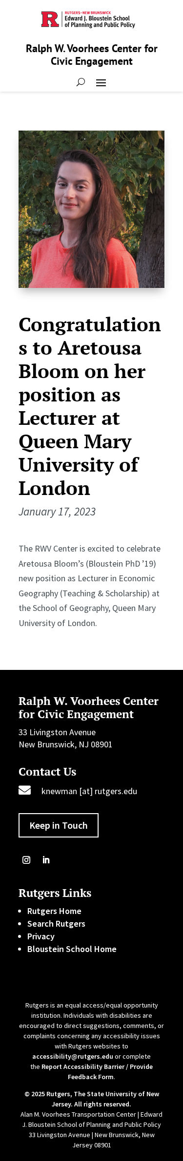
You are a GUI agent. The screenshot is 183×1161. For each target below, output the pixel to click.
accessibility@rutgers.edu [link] (72, 1056)
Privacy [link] (41, 936)
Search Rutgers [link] (56, 923)
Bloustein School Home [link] (72, 948)
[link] (26, 860)
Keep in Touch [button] (58, 825)
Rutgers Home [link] (54, 910)
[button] (101, 82)
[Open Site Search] (81, 82)
